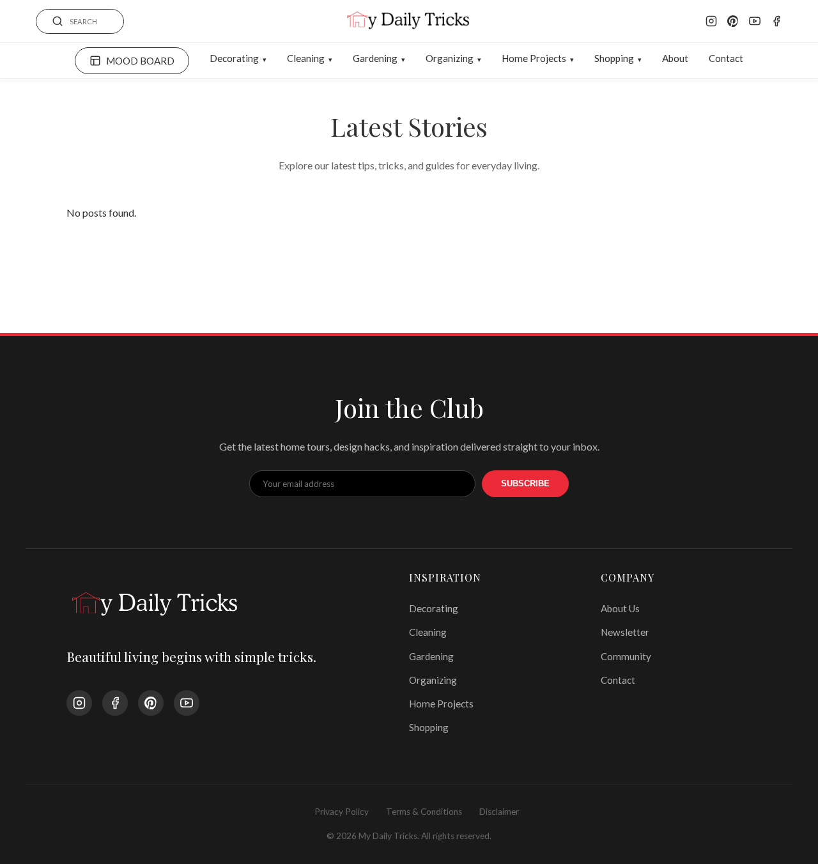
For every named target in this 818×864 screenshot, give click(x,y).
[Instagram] (711, 21)
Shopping (614, 58)
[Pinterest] (733, 21)
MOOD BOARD (140, 60)
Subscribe (525, 483)
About (675, 58)
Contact (726, 58)
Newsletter (625, 632)
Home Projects (534, 58)
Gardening (375, 58)
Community (626, 656)
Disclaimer (499, 811)
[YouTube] (754, 21)
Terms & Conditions (424, 811)
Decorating (234, 58)
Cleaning (306, 58)
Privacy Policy (341, 811)
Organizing (450, 58)
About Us (620, 608)
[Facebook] (776, 21)
